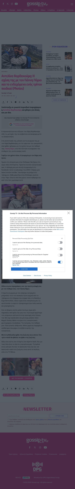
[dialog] (37, 244)
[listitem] (37, 238)
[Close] (69, 213)
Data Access (37, 275)
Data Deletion (27, 275)
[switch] (60, 242)
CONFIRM (24, 269)
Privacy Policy (48, 275)
